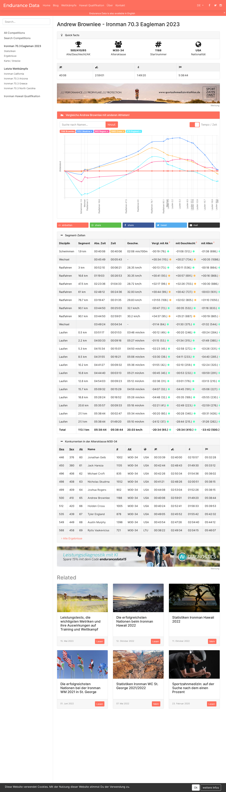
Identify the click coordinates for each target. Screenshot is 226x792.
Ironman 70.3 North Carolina (19, 88)
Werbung (215, 105)
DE (199, 5)
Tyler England (96, 514)
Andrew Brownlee (99, 497)
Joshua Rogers (97, 489)
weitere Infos (211, 787)
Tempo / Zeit (209, 124)
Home (46, 5)
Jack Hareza (95, 465)
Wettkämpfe (68, 5)
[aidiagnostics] (138, 556)
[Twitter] (215, 5)
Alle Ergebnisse (72, 538)
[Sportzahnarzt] (138, 93)
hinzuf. (112, 124)
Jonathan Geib (97, 457)
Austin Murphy (97, 522)
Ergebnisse (10, 56)
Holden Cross (96, 506)
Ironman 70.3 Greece (15, 83)
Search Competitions (17, 38)
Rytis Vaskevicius (98, 530)
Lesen (99, 641)
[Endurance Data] (21, 5)
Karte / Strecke (12, 60)
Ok (196, 787)
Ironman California (14, 73)
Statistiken (10, 51)
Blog (56, 5)
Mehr (212, 641)
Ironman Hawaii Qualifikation (22, 96)
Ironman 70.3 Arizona (16, 78)
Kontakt (120, 5)
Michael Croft (96, 473)
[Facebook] (209, 5)
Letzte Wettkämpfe (16, 68)
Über (110, 5)
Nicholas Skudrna (99, 481)
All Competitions (14, 32)
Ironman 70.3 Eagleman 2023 (22, 46)
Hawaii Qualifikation (91, 5)
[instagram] (220, 5)
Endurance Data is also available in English (112, 13)
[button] (73, 225)
